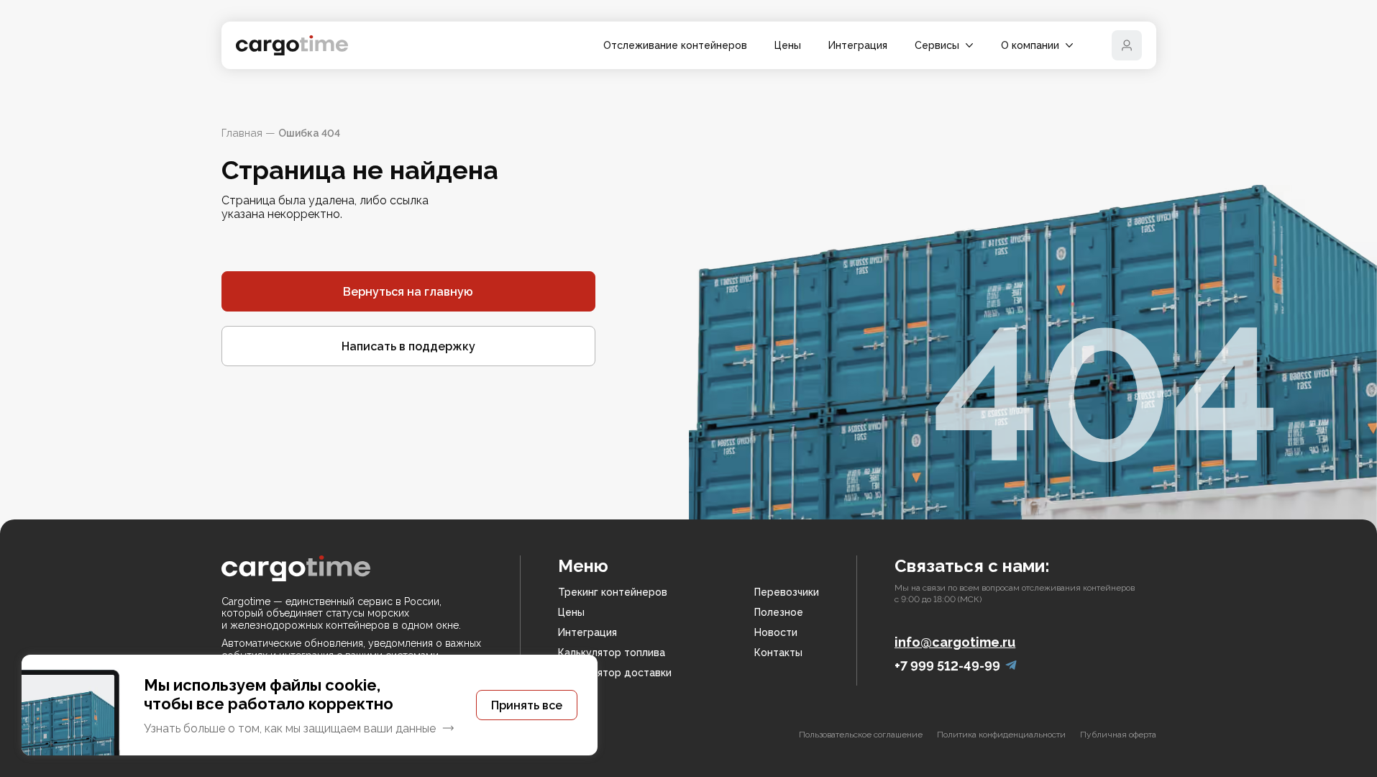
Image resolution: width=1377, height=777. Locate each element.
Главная (241, 133)
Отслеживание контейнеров (675, 45)
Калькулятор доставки (615, 672)
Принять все (526, 705)
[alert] (310, 705)
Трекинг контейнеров (612, 592)
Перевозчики (786, 592)
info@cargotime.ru (955, 642)
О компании (1030, 45)
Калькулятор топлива (611, 652)
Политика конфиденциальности (1001, 735)
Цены (787, 45)
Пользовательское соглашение (861, 735)
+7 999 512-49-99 (947, 665)
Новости (775, 632)
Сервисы (937, 45)
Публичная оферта (1118, 735)
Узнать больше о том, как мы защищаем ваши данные (290, 728)
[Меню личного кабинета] (1127, 45)
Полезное (778, 612)
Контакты (778, 652)
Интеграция (857, 45)
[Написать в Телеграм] (1011, 665)
